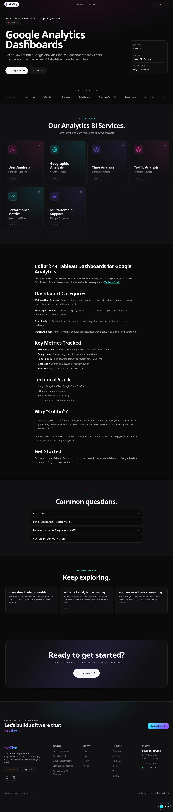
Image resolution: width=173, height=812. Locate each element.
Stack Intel (117, 760)
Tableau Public (112, 282)
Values (86, 765)
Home (8, 18)
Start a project (15, 70)
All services (38, 70)
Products (116, 751)
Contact (115, 775)
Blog (114, 765)
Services (80, 4)
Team (85, 756)
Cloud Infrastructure (62, 760)
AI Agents (117, 756)
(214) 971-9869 (149, 763)
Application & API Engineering (61, 772)
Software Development (63, 765)
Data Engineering (61, 751)
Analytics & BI (30, 18)
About (85, 751)
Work (114, 770)
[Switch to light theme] (160, 4)
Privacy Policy (145, 793)
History (92, 4)
